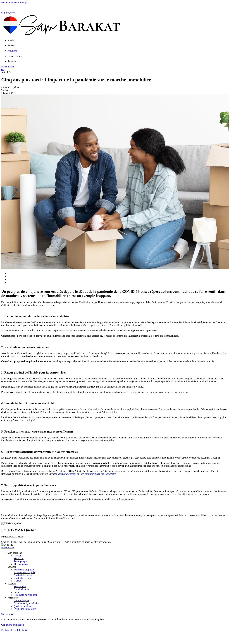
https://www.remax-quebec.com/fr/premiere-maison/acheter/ (86, 474)
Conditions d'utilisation (12, 624)
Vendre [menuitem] (10, 40)
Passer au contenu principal (14, 2)
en (2, 69)
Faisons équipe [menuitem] (14, 56)
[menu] (117, 40)
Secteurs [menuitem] (11, 61)
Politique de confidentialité (14, 630)
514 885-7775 (8, 13)
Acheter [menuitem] (11, 45)
